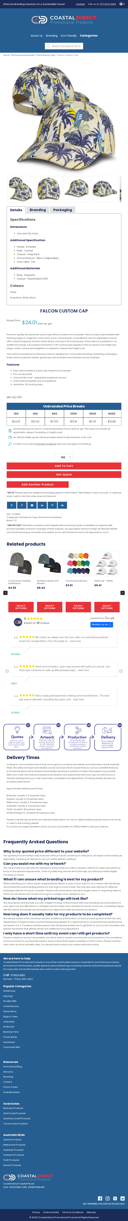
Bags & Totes (10, 1016)
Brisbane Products (13, 1108)
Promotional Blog (12, 1066)
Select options (49, 607)
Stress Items (9, 1011)
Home (6, 55)
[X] (11, 505)
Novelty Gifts (9, 1001)
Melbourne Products (14, 1144)
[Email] (32, 505)
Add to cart (64, 466)
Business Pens (11, 1031)
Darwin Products (12, 1165)
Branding (52, 36)
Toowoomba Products (15, 1123)
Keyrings (8, 996)
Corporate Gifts (11, 1047)
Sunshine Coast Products (16, 1118)
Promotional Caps (46, 55)
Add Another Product (38, 484)
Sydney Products (12, 1139)
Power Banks (10, 1037)
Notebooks (9, 990)
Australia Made (11, 1092)
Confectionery (11, 1006)
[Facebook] (21, 505)
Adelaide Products (13, 1149)
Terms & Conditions (72, 1212)
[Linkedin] (42, 505)
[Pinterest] (52, 505)
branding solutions (46, 444)
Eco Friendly (69, 36)
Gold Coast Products (14, 1113)
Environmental (51, 1212)
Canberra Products (13, 1154)
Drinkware (8, 1026)
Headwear (9, 1042)
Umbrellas (8, 1021)
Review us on (100, 624)
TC (15, 520)
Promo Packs (10, 1087)
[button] (121, 4)
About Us (36, 36)
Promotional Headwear (23, 55)
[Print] (62, 505)
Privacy (36, 1212)
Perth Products (11, 1160)
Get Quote (64, 474)
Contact (80, 4)
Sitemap (91, 1212)
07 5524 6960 (18, 975)
